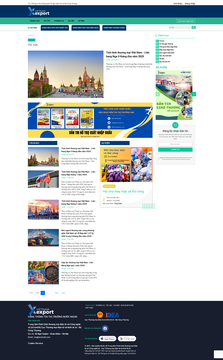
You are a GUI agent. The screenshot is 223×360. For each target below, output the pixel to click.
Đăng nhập (190, 3)
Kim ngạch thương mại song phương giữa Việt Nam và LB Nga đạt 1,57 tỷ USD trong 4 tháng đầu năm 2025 (77, 233)
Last (63, 293)
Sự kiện (81, 21)
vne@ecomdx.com (42, 337)
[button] (193, 94)
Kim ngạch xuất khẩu (165, 53)
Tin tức (46, 21)
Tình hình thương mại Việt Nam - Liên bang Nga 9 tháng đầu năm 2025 (127, 54)
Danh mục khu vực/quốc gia (55, 28)
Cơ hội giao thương (164, 44)
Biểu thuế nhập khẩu (165, 50)
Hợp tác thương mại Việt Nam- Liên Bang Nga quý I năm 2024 (77, 264)
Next (56, 293)
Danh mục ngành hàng (114, 28)
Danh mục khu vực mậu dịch (85, 28)
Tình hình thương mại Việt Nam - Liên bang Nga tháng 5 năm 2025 (78, 202)
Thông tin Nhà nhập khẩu (166, 47)
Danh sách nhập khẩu (186, 21)
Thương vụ (59, 21)
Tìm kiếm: (34, 28)
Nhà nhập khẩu (127, 305)
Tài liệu (71, 21)
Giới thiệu (178, 3)
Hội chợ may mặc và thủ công (123, 191)
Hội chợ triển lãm (164, 56)
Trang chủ (35, 21)
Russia (31, 40)
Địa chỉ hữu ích (163, 62)
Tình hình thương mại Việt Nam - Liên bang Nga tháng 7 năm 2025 (78, 173)
